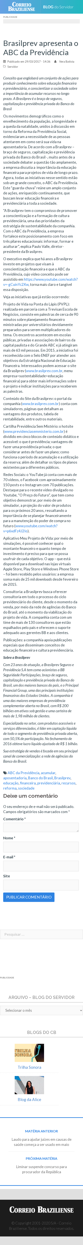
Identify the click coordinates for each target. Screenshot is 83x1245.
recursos (69, 783)
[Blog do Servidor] (60, 7)
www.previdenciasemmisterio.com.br (34, 431)
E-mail (9, 857)
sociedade (26, 788)
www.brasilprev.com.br (44, 371)
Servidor (12, 66)
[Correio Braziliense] (23, 7)
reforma (10, 788)
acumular (48, 773)
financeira (28, 783)
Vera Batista (66, 61)
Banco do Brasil (40, 778)
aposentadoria (15, 778)
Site (6, 876)
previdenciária (48, 783)
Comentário (14, 819)
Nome (9, 838)
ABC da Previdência (23, 773)
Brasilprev (62, 778)
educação (11, 783)
